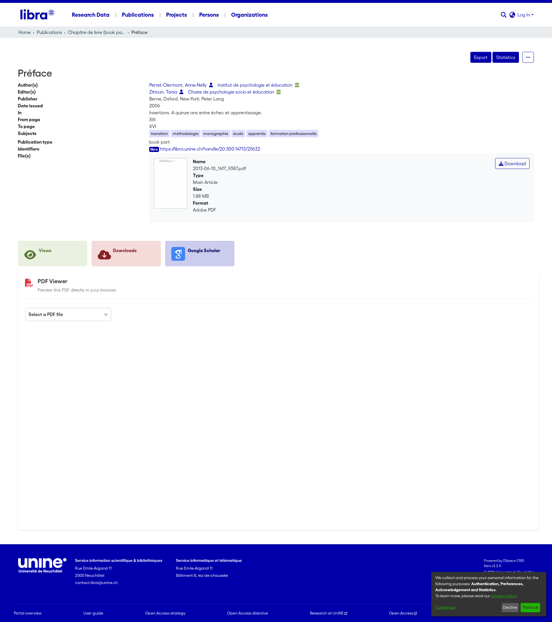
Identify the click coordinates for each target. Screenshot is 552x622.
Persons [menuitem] (209, 15)
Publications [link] (49, 32)
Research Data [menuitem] (91, 15)
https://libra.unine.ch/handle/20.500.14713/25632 (210, 148)
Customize (445, 607)
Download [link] (514, 163)
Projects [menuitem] (176, 15)
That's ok (530, 607)
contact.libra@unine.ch (96, 582)
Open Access (401, 613)
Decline (510, 607)
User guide (93, 613)
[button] (503, 14)
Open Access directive (247, 613)
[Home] (37, 14)
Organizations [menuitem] (249, 15)
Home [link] (24, 32)
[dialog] (488, 594)
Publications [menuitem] (138, 15)
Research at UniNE (327, 613)
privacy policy (503, 596)
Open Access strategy (165, 613)
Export (481, 57)
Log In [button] (524, 14)
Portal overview (28, 613)
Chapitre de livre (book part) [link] (96, 32)
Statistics (505, 57)
